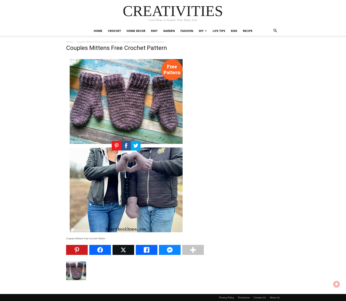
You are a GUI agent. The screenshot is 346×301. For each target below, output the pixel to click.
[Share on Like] (146, 250)
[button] (275, 31)
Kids (234, 31)
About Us (275, 297)
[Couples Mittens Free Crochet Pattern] (126, 234)
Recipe (247, 31)
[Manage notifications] (336, 284)
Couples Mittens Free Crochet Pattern (98, 41)
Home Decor (136, 31)
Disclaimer (244, 297)
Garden (169, 31)
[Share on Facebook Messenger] (170, 250)
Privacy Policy (226, 297)
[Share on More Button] (193, 250)
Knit (154, 31)
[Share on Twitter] (123, 250)
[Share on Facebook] (100, 250)
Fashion (186, 31)
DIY (201, 31)
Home (98, 31)
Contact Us (260, 297)
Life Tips (219, 31)
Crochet (114, 31)
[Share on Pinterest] (77, 250)
